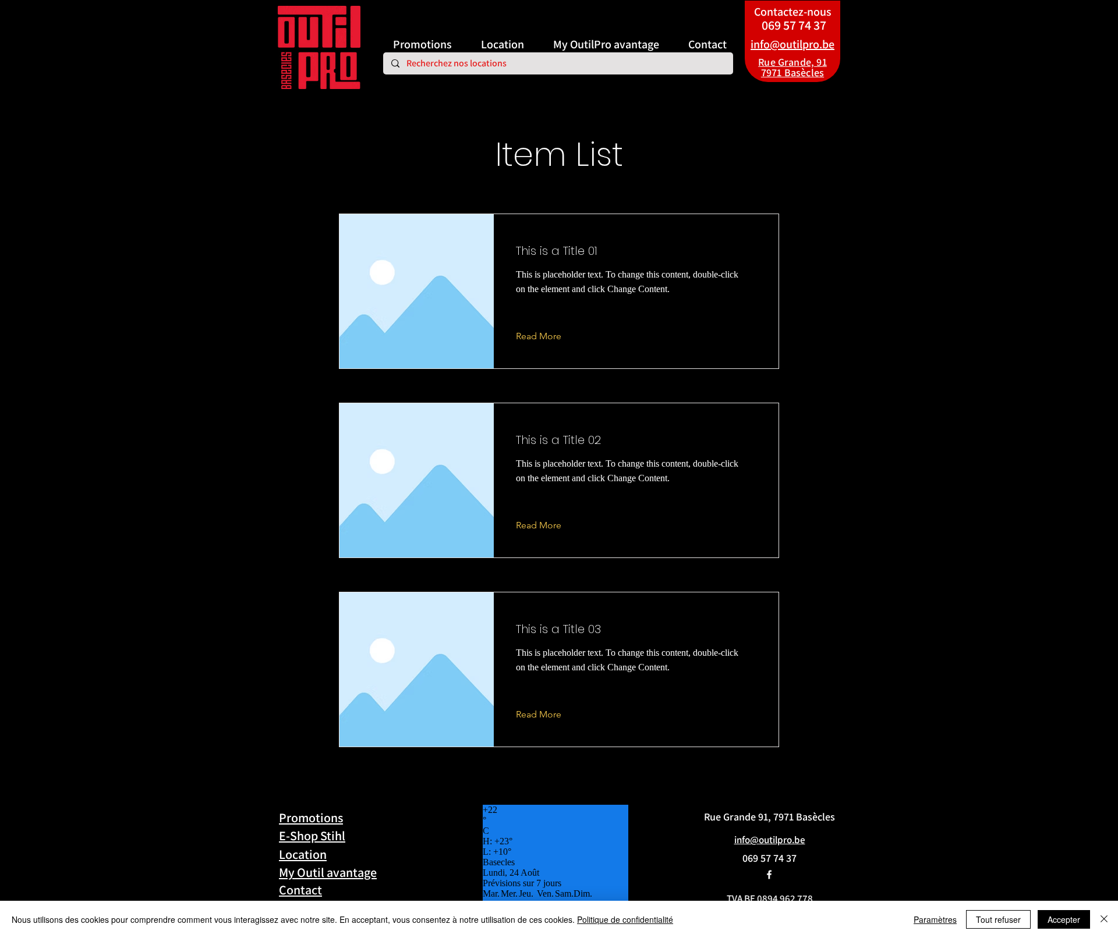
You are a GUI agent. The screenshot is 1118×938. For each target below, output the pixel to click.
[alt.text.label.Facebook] (769, 874)
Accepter (1064, 919)
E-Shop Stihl (312, 835)
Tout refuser (998, 919)
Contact (300, 890)
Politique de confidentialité (625, 919)
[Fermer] (1104, 919)
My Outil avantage (328, 872)
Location (303, 854)
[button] (547, 336)
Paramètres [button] (935, 919)
